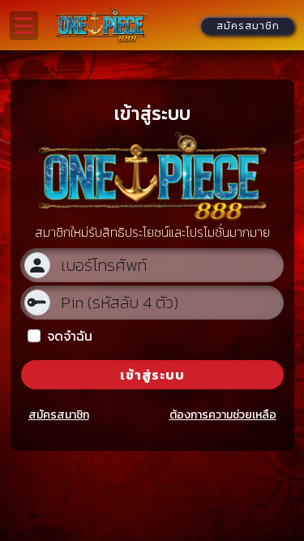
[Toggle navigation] (24, 25)
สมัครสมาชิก (58, 414)
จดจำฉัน (69, 336)
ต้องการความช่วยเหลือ (222, 414)
